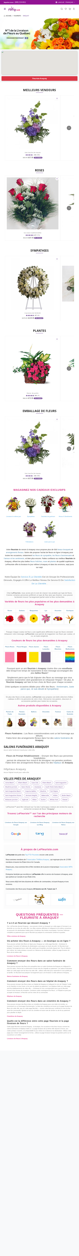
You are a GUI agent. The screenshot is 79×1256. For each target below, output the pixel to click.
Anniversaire (62, 687)
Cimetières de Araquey (15, 1016)
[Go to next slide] (69, 128)
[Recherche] (61, 8)
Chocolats (45, 712)
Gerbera (22, 610)
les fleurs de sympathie (42, 555)
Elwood (64, 800)
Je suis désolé (37, 689)
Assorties (58, 610)
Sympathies (52, 689)
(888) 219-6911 (20, 2)
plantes (53, 561)
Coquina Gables (30, 791)
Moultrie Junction (11, 787)
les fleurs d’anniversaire (62, 555)
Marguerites (34, 610)
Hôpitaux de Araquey (14, 996)
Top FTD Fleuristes (32, 855)
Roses (10, 610)
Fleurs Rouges (22, 647)
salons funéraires (62, 738)
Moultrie (43, 791)
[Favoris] (65, 8)
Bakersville (45, 795)
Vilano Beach (46, 783)
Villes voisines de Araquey (16, 936)
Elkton (34, 800)
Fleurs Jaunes (34, 647)
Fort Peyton (54, 791)
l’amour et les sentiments (14, 558)
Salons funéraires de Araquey (17, 976)
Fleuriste (17, 16)
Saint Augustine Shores (13, 795)
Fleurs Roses (9, 647)
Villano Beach (22, 783)
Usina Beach (9, 783)
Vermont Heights (31, 795)
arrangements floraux (14, 552)
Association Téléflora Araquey (38, 859)
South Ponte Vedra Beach (54, 787)
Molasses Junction (11, 800)
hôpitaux (57, 763)
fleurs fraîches (36, 561)
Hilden (55, 795)
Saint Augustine (60, 783)
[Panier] (69, 8)
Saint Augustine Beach (13, 791)
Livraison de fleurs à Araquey (17, 956)
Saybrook (25, 800)
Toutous (58, 712)
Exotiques (70, 610)
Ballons (34, 712)
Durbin (43, 800)
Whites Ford (54, 800)
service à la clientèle (31, 577)
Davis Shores (25, 787)
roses (45, 561)
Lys (46, 610)
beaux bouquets (64, 550)
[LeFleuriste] (14, 8)
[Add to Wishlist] (57, 98)
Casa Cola (34, 783)
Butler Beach (66, 795)
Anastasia (37, 787)
